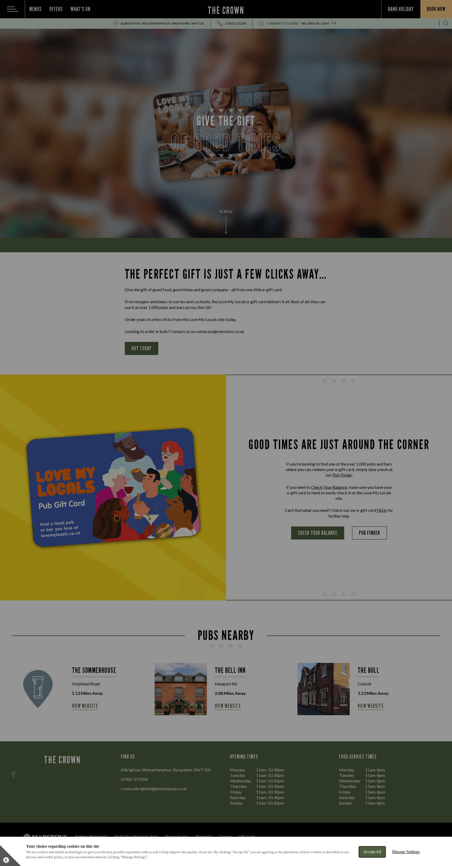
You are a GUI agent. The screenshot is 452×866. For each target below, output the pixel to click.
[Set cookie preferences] (10, 855)
